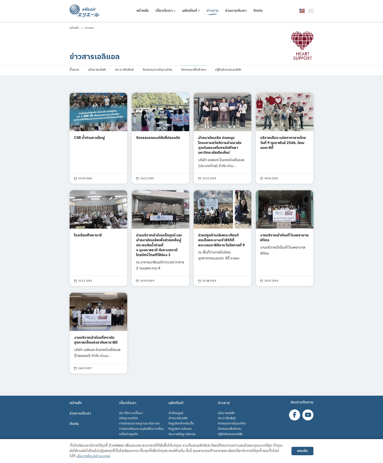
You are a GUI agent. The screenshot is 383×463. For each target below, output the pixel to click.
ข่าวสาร (213, 11)
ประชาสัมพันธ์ (227, 418)
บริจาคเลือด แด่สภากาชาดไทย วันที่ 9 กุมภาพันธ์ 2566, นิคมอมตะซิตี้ (283, 143)
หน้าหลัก (143, 11)
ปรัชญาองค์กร (128, 418)
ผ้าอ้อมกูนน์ (175, 413)
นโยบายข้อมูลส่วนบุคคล (93, 456)
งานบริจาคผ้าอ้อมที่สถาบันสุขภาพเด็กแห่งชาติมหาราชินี (95, 340)
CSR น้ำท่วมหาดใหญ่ (89, 138)
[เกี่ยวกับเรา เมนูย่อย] (174, 11)
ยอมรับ (302, 451)
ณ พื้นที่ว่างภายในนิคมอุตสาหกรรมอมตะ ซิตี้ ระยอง (218, 255)
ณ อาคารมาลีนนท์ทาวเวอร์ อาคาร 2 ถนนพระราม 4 (160, 265)
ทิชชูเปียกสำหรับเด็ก (181, 423)
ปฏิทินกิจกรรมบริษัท (230, 434)
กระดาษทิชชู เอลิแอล (181, 434)
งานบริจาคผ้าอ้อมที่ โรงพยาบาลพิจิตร (284, 237)
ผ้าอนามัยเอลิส (178, 418)
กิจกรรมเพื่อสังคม (229, 428)
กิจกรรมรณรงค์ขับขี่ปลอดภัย (158, 138)
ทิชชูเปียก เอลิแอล (180, 428)
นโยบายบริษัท (226, 413)
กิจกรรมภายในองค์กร (232, 423)
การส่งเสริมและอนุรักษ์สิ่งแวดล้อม (141, 428)
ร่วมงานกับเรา (236, 11)
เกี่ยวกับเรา (164, 11)
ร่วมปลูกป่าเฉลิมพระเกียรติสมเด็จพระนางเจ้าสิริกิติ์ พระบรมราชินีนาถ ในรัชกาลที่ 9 (221, 240)
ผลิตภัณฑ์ (189, 11)
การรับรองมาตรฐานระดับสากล (139, 423)
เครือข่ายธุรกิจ (128, 434)
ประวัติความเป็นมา (131, 413)
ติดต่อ (258, 11)
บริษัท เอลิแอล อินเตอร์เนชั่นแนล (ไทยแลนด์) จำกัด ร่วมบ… (97, 353)
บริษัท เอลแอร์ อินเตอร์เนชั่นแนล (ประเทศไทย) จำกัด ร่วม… (221, 163)
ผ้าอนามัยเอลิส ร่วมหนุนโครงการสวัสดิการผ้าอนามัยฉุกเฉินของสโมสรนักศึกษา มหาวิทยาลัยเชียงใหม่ (219, 145)
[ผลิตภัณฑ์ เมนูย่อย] (199, 11)
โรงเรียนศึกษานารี (88, 235)
